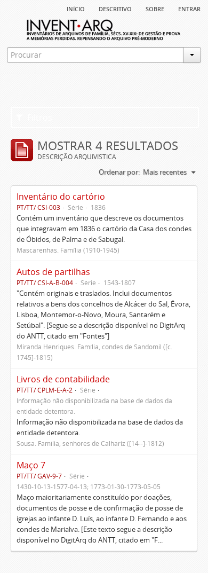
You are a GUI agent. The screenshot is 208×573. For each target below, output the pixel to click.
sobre (155, 8)
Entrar (189, 8)
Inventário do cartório (61, 196)
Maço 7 (31, 465)
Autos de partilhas (53, 272)
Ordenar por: (119, 172)
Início (76, 8)
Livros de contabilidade (63, 379)
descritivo (115, 8)
